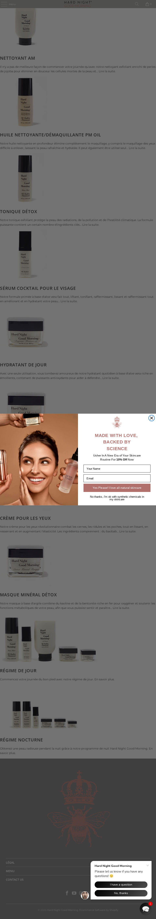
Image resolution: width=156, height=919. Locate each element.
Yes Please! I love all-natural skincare (117, 487)
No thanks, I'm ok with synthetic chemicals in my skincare (117, 498)
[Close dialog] (152, 418)
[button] (146, 909)
